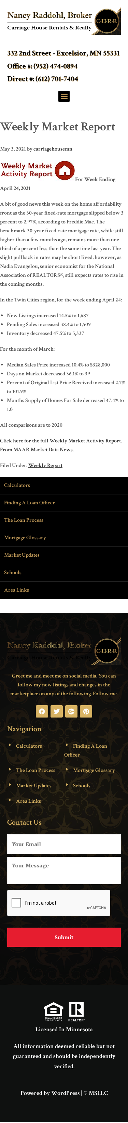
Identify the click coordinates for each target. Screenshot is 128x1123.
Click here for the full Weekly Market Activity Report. (61, 440)
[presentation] (59, 903)
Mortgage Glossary (25, 537)
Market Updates (22, 555)
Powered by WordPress (50, 1093)
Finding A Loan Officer (29, 502)
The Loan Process (23, 520)
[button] (64, 96)
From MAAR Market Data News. (37, 449)
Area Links (16, 590)
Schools (13, 572)
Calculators (17, 485)
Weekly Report (45, 465)
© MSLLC (96, 1093)
